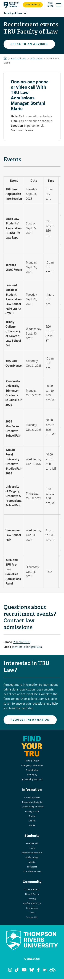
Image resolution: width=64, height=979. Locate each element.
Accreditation (32, 770)
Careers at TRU (32, 889)
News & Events (32, 894)
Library (32, 848)
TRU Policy (32, 775)
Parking (32, 899)
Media (32, 825)
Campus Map (32, 917)
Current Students (32, 797)
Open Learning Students (32, 807)
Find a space (32, 908)
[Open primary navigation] (54, 5)
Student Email (31, 857)
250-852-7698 (21, 642)
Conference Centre (32, 903)
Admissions (36, 58)
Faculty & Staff (32, 811)
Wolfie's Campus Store (32, 853)
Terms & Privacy (32, 761)
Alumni (32, 816)
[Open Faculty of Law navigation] (32, 13)
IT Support (32, 867)
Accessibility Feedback (32, 779)
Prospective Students (32, 802)
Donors (32, 821)
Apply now (31, 5)
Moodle (32, 862)
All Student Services (32, 871)
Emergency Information (32, 765)
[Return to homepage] (12, 5)
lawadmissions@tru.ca (27, 647)
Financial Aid (32, 843)
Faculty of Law (18, 58)
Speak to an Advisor (29, 44)
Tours (32, 913)
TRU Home (5, 58)
